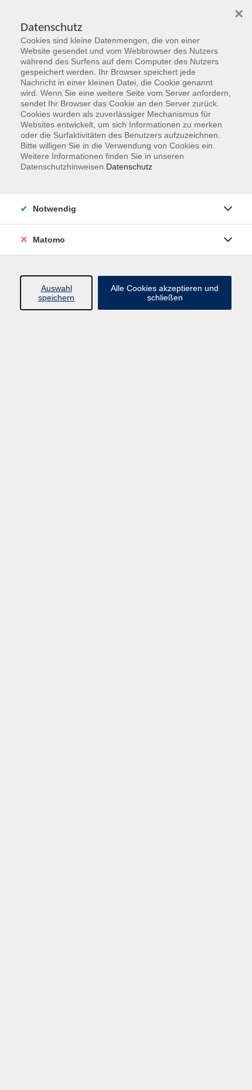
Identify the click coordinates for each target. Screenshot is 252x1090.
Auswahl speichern (56, 292)
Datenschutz (129, 166)
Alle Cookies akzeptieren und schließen (165, 292)
